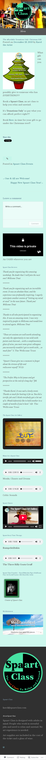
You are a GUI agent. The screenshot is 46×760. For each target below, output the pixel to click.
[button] (17, 440)
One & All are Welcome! (17, 178)
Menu (23, 31)
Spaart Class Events (23, 164)
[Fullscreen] (40, 526)
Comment (35, 224)
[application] (23, 461)
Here (11, 120)
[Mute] (33, 461)
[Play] (6, 461)
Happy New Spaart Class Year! (26, 183)
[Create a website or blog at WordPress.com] (3, 747)
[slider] (38, 461)
